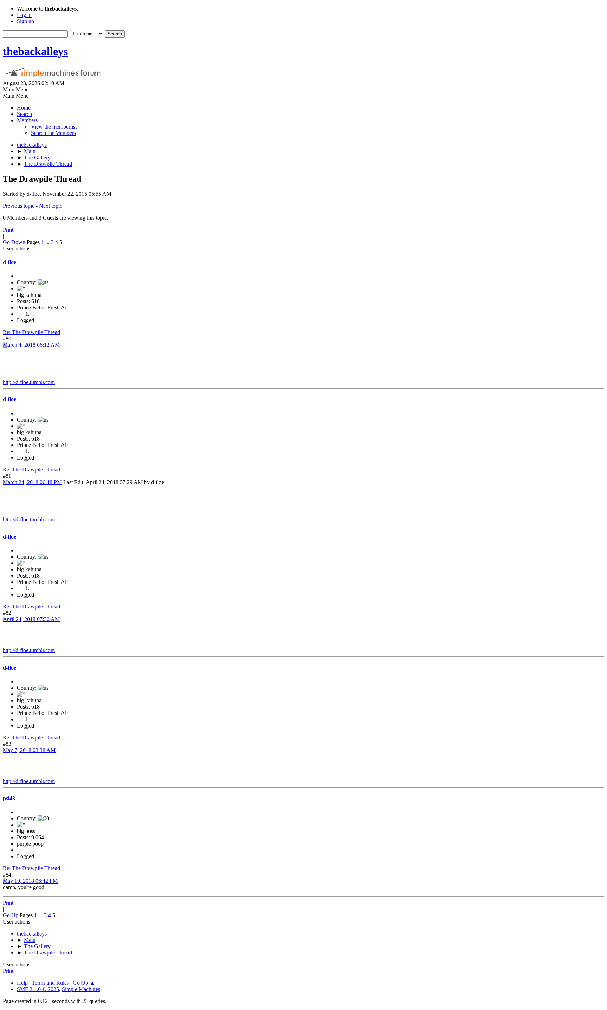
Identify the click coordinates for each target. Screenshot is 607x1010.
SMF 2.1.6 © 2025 (38, 989)
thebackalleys (35, 51)
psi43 (9, 798)
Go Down (14, 242)
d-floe (9, 262)
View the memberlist (54, 127)
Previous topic (18, 206)
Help (22, 983)
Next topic (50, 206)
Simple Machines (81, 989)
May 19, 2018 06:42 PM (30, 881)
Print (8, 230)
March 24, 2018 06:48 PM (32, 482)
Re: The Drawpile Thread (31, 332)
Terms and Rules (50, 983)
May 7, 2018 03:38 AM (29, 750)
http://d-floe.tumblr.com (29, 382)
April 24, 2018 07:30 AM (31, 619)
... (48, 242)
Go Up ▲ (84, 983)
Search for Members (53, 133)
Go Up (10, 915)
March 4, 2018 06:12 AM (31, 345)
